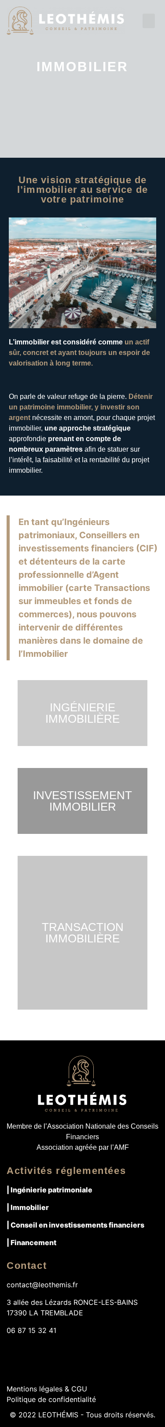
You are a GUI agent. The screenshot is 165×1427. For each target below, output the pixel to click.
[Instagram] (31, 1351)
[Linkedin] (48, 1351)
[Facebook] (14, 1351)
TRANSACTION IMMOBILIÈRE (83, 932)
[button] (149, 21)
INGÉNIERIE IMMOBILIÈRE (82, 713)
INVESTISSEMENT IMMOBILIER (82, 801)
